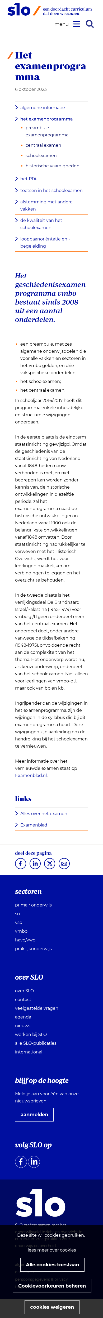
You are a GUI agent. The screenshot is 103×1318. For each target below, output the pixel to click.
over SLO (24, 990)
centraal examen (43, 145)
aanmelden (36, 1116)
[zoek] (90, 24)
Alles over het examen (45, 814)
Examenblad (35, 825)
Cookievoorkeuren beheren (52, 1286)
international (28, 1052)
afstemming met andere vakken (46, 205)
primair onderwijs (33, 905)
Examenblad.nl (31, 775)
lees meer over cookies (52, 1250)
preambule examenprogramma (47, 131)
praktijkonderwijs (33, 948)
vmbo (21, 931)
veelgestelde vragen (36, 1008)
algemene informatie (42, 107)
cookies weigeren (52, 1307)
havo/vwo (25, 939)
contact (23, 999)
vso (18, 922)
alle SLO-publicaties (36, 1043)
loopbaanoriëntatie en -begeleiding (45, 242)
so (17, 913)
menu (62, 24)
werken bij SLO (31, 1034)
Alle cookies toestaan (52, 1265)
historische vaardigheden (52, 165)
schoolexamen (41, 155)
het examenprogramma (46, 119)
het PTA (28, 178)
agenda (23, 1017)
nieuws (22, 1025)
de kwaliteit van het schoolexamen (41, 224)
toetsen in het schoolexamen (51, 190)
